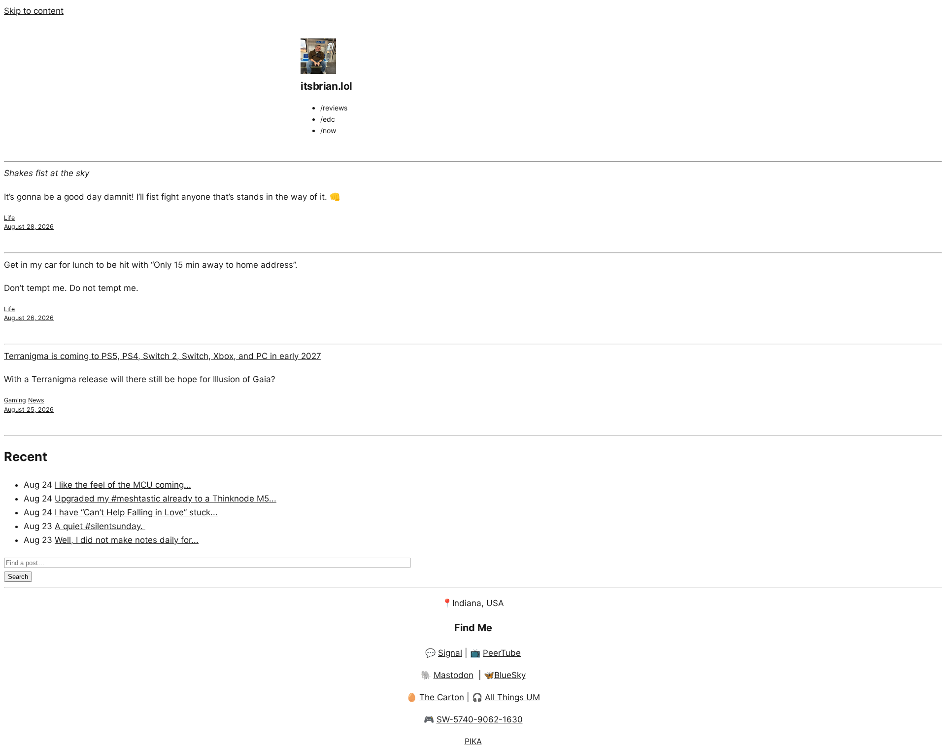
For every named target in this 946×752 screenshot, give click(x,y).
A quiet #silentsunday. (100, 526)
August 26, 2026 (29, 318)
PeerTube (502, 653)
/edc (327, 119)
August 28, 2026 (29, 226)
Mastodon (453, 675)
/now (328, 130)
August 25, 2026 (29, 409)
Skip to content (34, 11)
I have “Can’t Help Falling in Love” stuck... (136, 512)
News (36, 400)
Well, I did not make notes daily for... (127, 540)
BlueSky (510, 675)
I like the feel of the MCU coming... (123, 485)
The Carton (441, 697)
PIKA (473, 741)
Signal (450, 653)
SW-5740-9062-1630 (480, 719)
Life (9, 217)
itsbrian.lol (326, 86)
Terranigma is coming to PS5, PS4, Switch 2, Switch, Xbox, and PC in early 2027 (162, 356)
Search (18, 576)
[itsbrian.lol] (318, 71)
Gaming (15, 400)
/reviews (333, 108)
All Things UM (512, 697)
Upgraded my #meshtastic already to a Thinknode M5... (165, 498)
